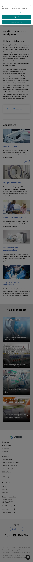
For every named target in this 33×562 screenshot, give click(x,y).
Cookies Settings (16, 12)
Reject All (16, 17)
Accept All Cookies (16, 22)
